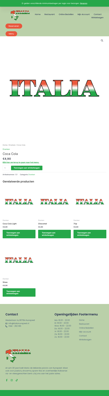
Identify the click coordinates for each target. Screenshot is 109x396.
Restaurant (50, 14)
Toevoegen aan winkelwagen (27, 168)
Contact (98, 14)
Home (38, 14)
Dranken (12, 145)
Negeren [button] (83, 3)
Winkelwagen (97, 17)
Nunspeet (30, 320)
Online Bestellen (66, 14)
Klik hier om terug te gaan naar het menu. (21, 162)
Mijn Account (84, 14)
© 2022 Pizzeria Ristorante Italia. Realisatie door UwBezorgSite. (54, 393)
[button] (102, 40)
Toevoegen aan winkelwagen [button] (13, 234)
